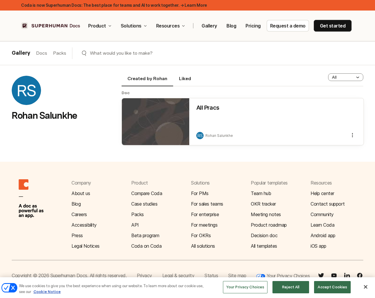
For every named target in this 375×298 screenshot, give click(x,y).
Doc (126, 92)
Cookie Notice (47, 292)
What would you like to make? (121, 53)
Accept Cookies (332, 287)
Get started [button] (333, 26)
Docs (41, 53)
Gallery (209, 26)
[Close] (365, 286)
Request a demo (288, 26)
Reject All (290, 287)
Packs (59, 53)
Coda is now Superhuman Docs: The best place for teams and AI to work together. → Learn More (114, 5)
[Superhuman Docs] (51, 25)
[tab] (147, 81)
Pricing (253, 26)
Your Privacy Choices (287, 276)
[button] (345, 77)
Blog (231, 26)
